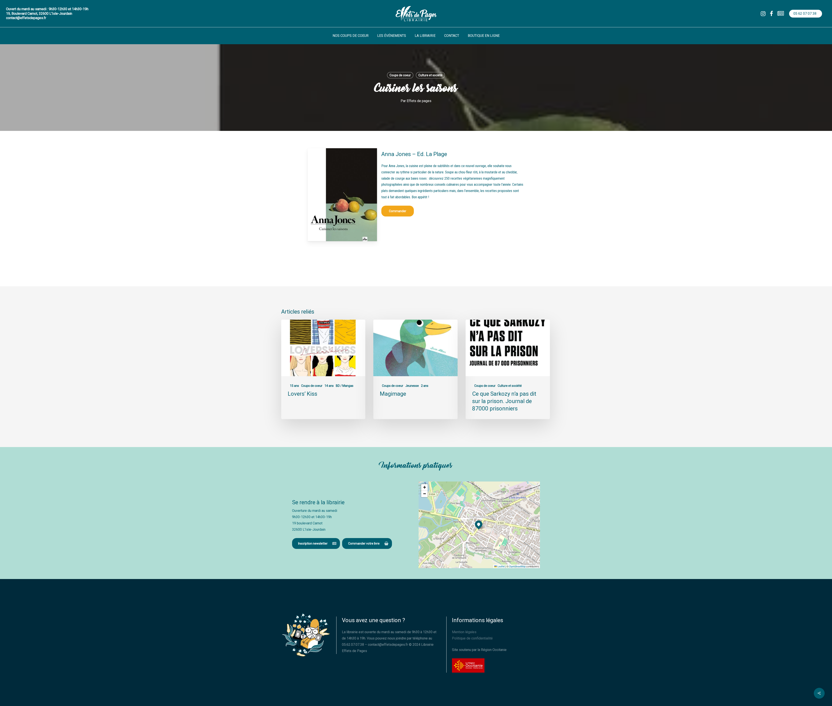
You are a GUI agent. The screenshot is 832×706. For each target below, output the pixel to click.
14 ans (329, 385)
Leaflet (501, 566)
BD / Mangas (344, 385)
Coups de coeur (400, 75)
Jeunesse (412, 385)
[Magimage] (415, 369)
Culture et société (430, 75)
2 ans (424, 385)
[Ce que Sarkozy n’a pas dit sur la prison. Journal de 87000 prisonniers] (508, 369)
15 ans (294, 385)
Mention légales (464, 632)
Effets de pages (419, 101)
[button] (397, 211)
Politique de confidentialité (472, 638)
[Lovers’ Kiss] (323, 369)
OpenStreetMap (517, 566)
